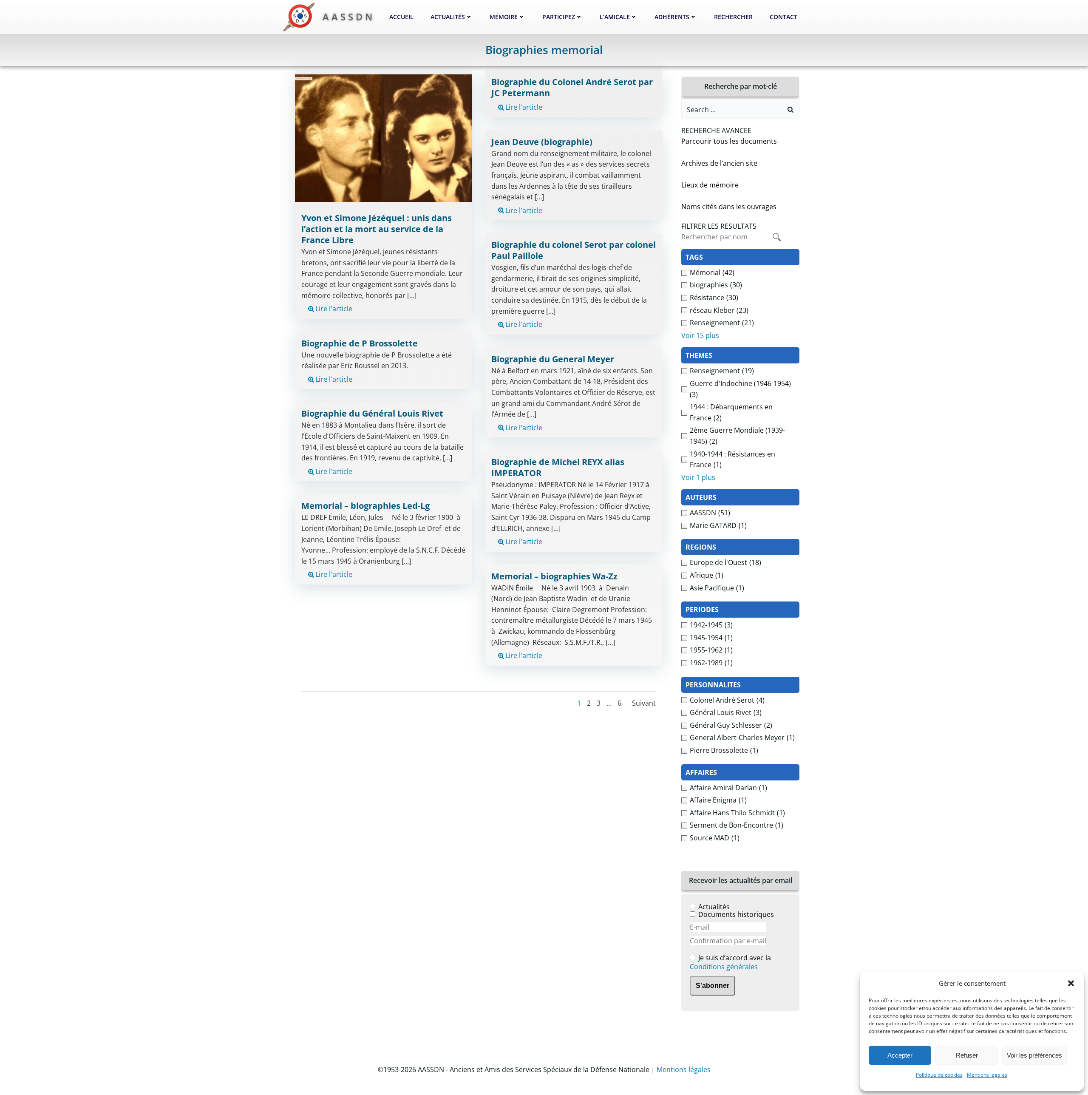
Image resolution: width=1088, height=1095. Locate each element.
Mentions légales (987, 1074)
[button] (1071, 983)
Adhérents (671, 17)
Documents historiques (736, 914)
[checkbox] (740, 272)
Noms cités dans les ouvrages (728, 206)
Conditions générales (724, 966)
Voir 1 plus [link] (698, 477)
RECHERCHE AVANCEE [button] (716, 130)
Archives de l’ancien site (719, 163)
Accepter (899, 1055)
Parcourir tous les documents (729, 141)
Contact (783, 17)
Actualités (448, 17)
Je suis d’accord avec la (730, 962)
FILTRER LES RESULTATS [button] (718, 226)
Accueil (401, 17)
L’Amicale (615, 17)
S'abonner (712, 985)
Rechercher (733, 17)
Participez (558, 17)
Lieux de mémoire (710, 185)
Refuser (967, 1055)
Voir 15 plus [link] (700, 335)
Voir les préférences (1034, 1055)
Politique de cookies (939, 1074)
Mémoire (504, 17)
